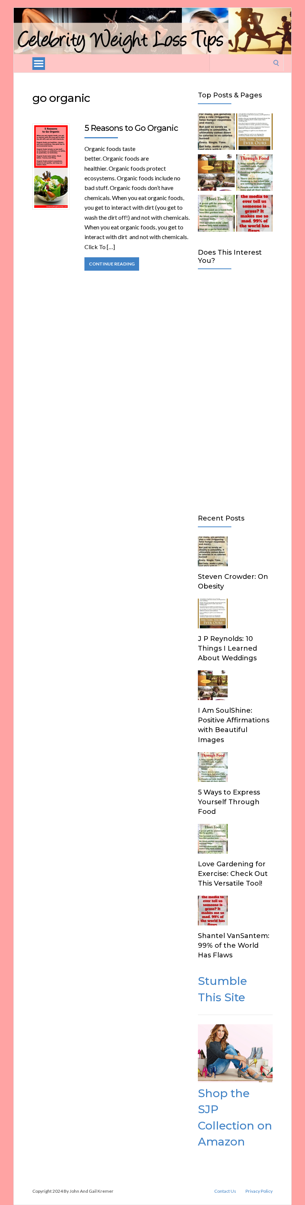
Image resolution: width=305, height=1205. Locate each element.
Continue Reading (112, 264)
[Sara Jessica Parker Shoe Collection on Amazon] (235, 1079)
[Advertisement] (235, 390)
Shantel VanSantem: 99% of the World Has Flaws (233, 945)
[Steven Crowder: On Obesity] (216, 133)
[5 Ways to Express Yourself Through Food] (254, 174)
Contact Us (225, 1191)
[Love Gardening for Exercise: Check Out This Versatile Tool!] (216, 214)
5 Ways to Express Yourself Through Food (229, 802)
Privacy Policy (259, 1191)
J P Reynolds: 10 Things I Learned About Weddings (227, 648)
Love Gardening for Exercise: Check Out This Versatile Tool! (233, 873)
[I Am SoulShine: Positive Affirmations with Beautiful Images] (216, 174)
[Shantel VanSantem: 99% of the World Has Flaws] (254, 214)
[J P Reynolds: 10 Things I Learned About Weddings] (254, 133)
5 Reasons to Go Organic (131, 128)
